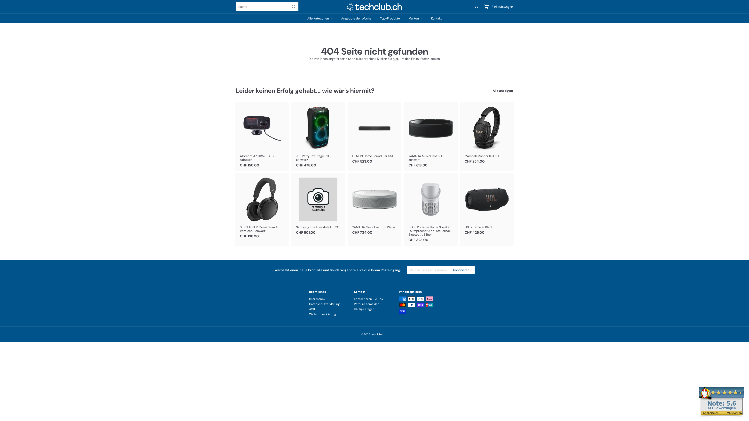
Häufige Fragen (364, 309)
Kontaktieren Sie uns (368, 299)
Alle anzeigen (503, 91)
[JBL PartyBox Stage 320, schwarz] (318, 137)
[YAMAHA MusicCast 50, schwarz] (431, 137)
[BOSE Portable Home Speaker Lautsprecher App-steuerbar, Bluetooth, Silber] (431, 209)
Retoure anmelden (366, 304)
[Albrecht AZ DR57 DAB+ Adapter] (262, 137)
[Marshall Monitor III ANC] (487, 135)
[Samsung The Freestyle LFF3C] (318, 206)
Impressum (317, 299)
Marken (414, 18)
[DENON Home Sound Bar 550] (374, 135)
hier (395, 59)
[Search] (293, 6)
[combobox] (267, 6)
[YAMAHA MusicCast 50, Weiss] (374, 206)
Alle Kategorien (318, 18)
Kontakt (436, 18)
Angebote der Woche (356, 18)
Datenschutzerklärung (324, 304)
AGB (312, 309)
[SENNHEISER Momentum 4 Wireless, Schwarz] (262, 207)
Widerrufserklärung (322, 314)
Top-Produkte (390, 18)
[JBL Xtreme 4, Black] (487, 206)
